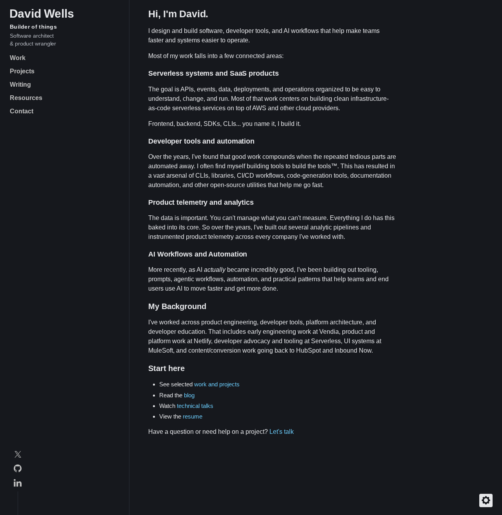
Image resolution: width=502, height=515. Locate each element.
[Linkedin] (18, 484)
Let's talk (281, 431)
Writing (20, 84)
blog (189, 395)
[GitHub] (18, 469)
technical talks (195, 405)
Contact (21, 111)
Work (17, 58)
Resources (26, 98)
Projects (22, 71)
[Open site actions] (486, 500)
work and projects (217, 384)
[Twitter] (18, 455)
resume (192, 416)
